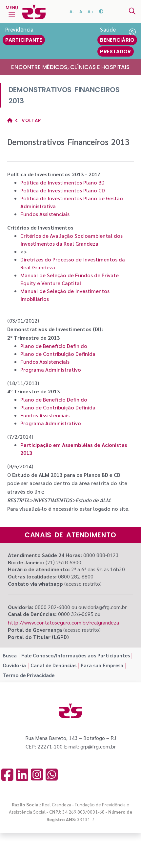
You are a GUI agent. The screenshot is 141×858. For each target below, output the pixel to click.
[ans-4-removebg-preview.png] (29, 841)
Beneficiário (117, 40)
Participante (23, 40)
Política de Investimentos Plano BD (62, 182)
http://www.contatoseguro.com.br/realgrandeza (63, 622)
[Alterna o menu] (11, 11)
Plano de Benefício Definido (53, 345)
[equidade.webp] (72, 841)
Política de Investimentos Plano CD (62, 190)
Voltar (30, 120)
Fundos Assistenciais (45, 213)
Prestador (115, 51)
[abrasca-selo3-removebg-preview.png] (113, 841)
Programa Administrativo (50, 369)
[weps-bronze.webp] (93, 841)
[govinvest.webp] (50, 841)
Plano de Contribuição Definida (57, 353)
